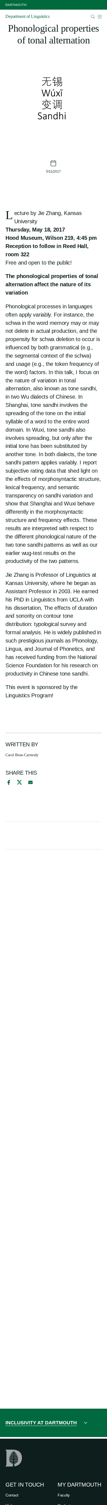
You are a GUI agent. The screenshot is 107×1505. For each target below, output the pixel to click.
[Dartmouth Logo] (15, 5)
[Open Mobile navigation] (100, 16)
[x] (19, 782)
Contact (11, 1495)
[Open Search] (93, 17)
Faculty (64, 1495)
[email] (30, 782)
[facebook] (7, 782)
